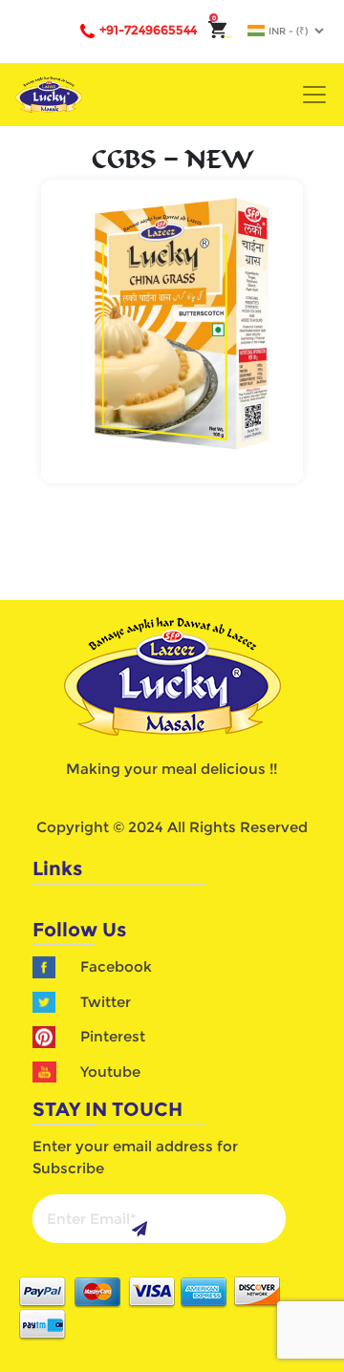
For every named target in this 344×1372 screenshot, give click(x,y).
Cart (222, 36)
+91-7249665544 (148, 29)
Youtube (110, 1071)
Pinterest (112, 1036)
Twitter (105, 1002)
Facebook (116, 966)
